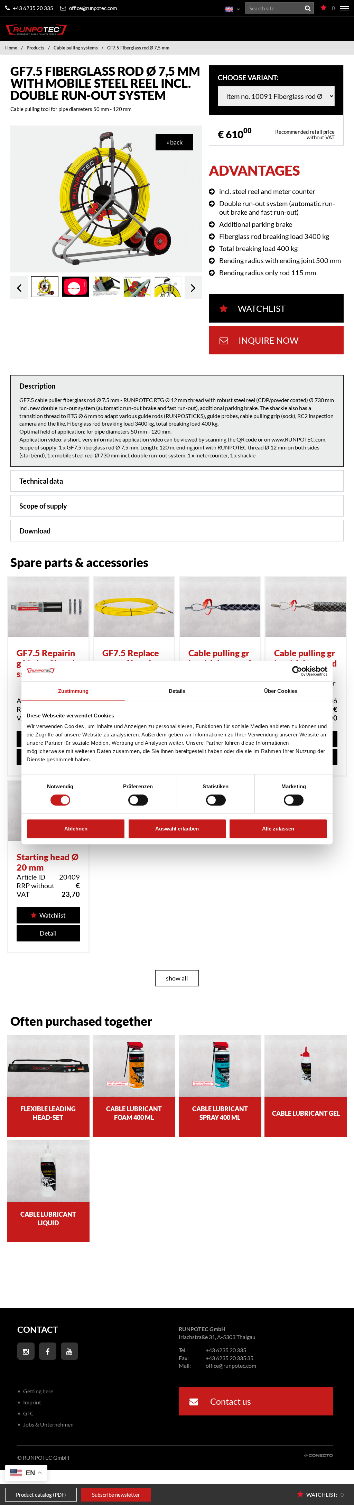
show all (177, 978)
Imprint (29, 1402)
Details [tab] (177, 691)
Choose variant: (248, 77)
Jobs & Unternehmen (45, 1424)
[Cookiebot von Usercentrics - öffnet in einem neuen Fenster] (297, 671)
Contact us (229, 1401)
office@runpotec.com (92, 8)
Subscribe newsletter (116, 1495)
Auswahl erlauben (177, 829)
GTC (25, 1413)
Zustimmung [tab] (73, 691)
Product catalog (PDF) (41, 1495)
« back (174, 142)
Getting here (35, 1391)
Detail (48, 933)
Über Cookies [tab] (280, 691)
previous (19, 287)
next (193, 287)
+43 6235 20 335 (32, 8)
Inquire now (268, 340)
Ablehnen (75, 829)
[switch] (138, 800)
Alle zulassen (278, 829)
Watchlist (262, 308)
